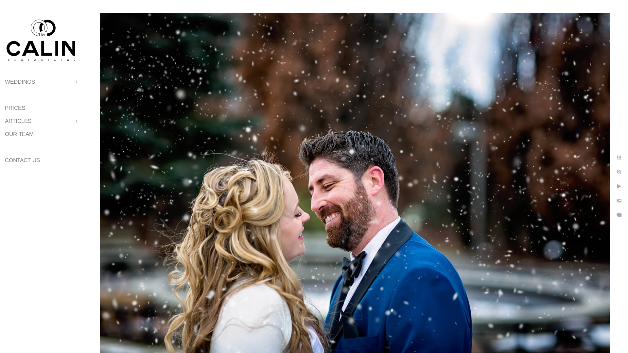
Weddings (20, 82)
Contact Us (22, 160)
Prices (15, 108)
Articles (18, 121)
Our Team (19, 134)
